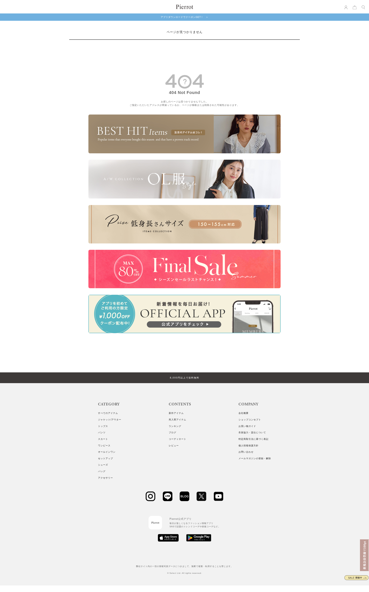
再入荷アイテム (177, 419)
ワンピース (104, 445)
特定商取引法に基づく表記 (253, 439)
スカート (103, 439)
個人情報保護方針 (248, 445)
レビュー (174, 445)
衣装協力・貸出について (252, 432)
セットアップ (105, 458)
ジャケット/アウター (109, 419)
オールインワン (107, 452)
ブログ (172, 432)
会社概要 (243, 413)
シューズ (103, 464)
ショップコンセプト (250, 419)
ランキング (175, 426)
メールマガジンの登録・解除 (255, 458)
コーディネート (177, 439)
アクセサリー (105, 478)
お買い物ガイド (247, 426)
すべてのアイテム (108, 413)
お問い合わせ (246, 452)
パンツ (102, 432)
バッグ (102, 471)
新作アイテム (176, 413)
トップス (103, 426)
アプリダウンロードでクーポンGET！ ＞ (184, 17)
